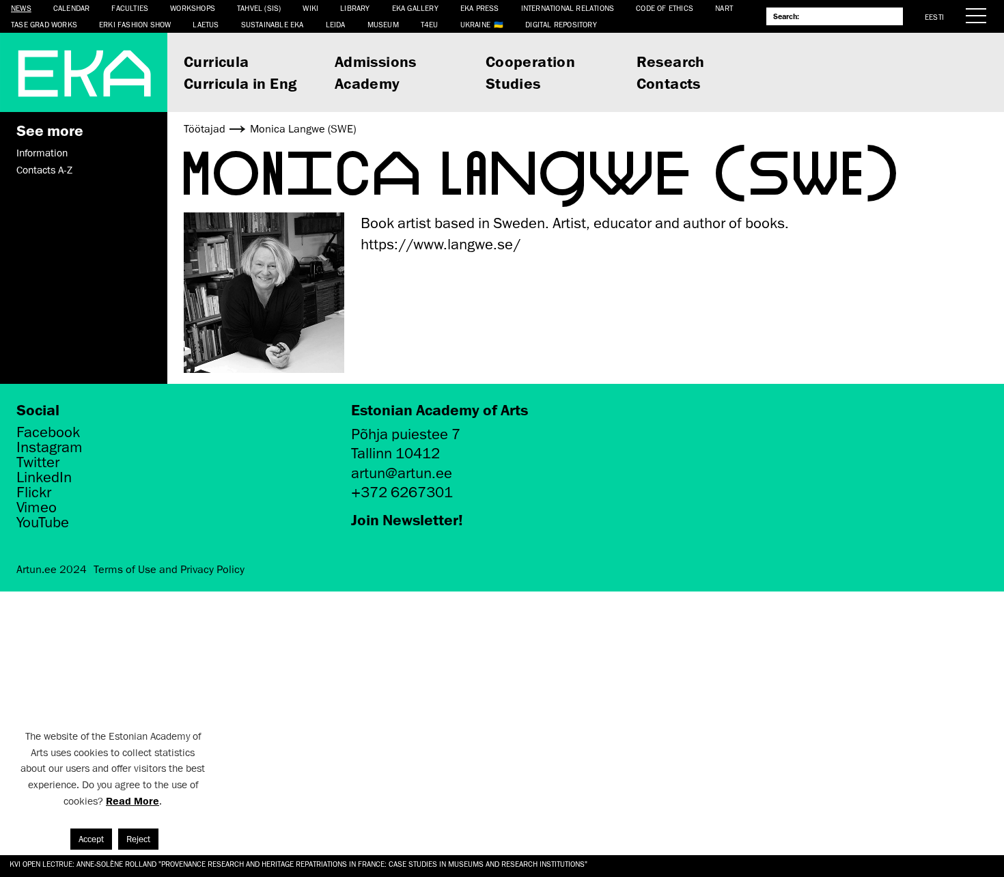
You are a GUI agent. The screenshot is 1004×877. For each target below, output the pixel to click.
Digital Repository (561, 24)
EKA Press (479, 7)
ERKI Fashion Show (135, 24)
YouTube (42, 522)
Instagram (49, 447)
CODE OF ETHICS (664, 7)
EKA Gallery (415, 7)
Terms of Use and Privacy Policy (169, 569)
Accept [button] (91, 839)
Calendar (71, 7)
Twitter (37, 462)
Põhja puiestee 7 (405, 434)
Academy (367, 83)
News (21, 7)
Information (42, 153)
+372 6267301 (402, 492)
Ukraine (475, 24)
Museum (383, 24)
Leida (336, 24)
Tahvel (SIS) (259, 7)
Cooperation (530, 61)
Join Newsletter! (407, 519)
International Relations (568, 7)
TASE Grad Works (44, 24)
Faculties (129, 7)
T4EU (429, 24)
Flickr (33, 492)
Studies (513, 83)
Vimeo (36, 507)
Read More (132, 801)
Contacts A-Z (44, 170)
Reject (138, 839)
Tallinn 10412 (395, 453)
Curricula (216, 61)
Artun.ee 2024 (51, 569)
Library (354, 7)
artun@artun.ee (401, 473)
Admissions (376, 61)
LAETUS (206, 24)
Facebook (48, 432)
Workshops (192, 7)
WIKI (310, 7)
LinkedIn (44, 477)
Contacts (669, 83)
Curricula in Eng (240, 83)
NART (724, 7)
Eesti (934, 16)
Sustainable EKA (272, 24)
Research (671, 61)
